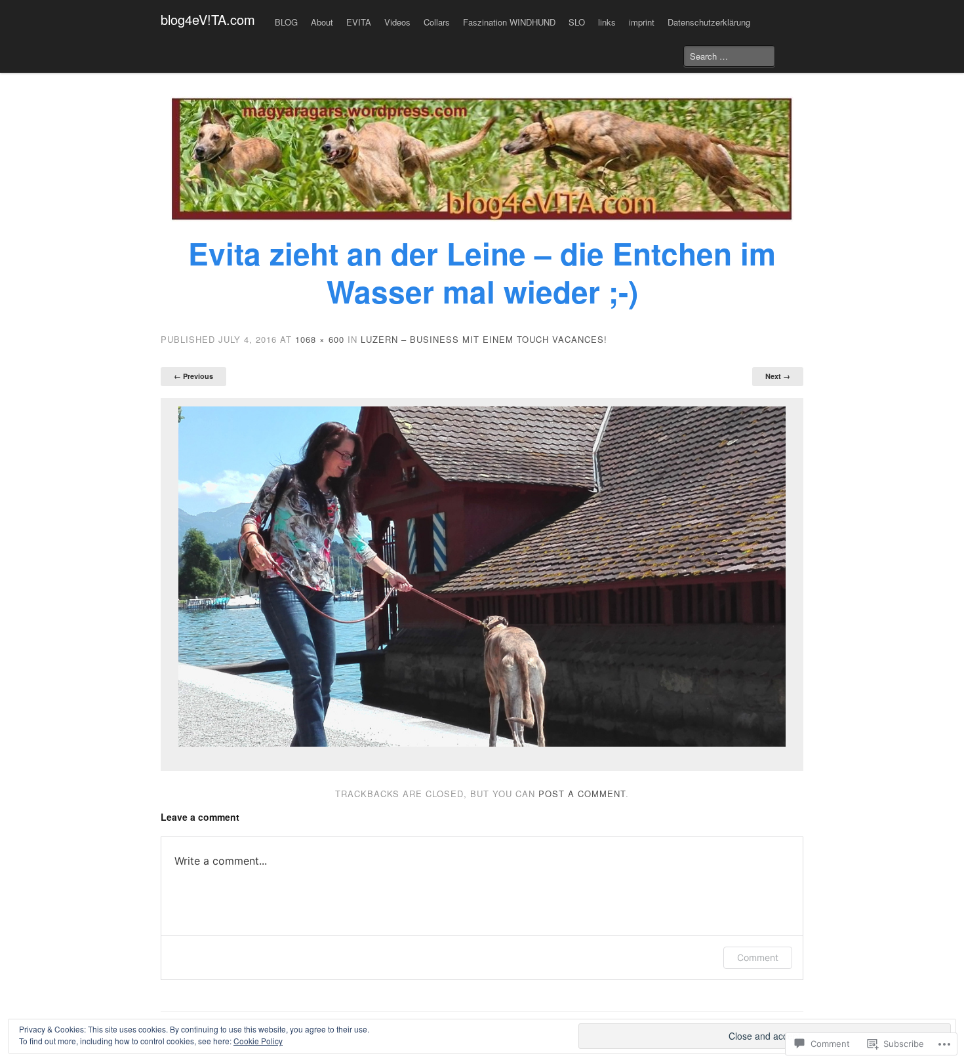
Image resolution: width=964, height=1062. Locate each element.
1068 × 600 (319, 339)
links (607, 22)
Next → (777, 376)
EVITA (358, 22)
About (322, 22)
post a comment (582, 793)
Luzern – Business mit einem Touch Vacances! (484, 339)
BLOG (286, 22)
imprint (641, 22)
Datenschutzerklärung (709, 22)
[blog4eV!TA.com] (482, 159)
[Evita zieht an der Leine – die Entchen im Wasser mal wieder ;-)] (482, 576)
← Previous (193, 376)
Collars (437, 22)
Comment (757, 957)
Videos (397, 22)
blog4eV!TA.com (208, 19)
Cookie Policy (258, 1040)
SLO (577, 22)
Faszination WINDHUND (509, 22)
